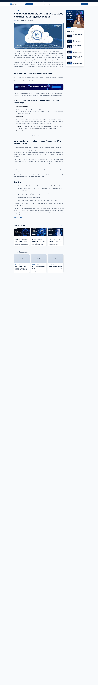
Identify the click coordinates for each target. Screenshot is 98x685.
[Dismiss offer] (83, 1)
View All (62, 225)
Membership (43, 4)
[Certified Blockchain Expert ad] (75, 19)
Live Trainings (36, 4)
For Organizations (50, 4)
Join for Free (85, 4)
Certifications (28, 4)
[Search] (69, 4)
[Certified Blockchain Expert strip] (39, 87)
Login (79, 4)
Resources (65, 4)
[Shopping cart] (75, 4)
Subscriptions (58, 4)
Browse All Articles (18, 217)
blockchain (16, 10)
